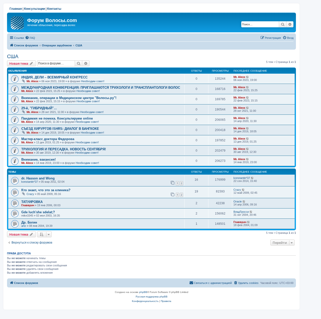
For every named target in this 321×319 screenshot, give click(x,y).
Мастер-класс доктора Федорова (47, 139)
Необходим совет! (92, 81)
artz (23, 225)
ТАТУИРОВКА (32, 202)
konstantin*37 (29, 181)
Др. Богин (29, 222)
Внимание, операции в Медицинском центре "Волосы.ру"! (68, 98)
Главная (16, 9)
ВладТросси (241, 211)
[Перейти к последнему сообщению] (247, 76)
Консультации (34, 9)
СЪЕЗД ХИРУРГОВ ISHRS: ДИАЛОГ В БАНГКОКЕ (60, 129)
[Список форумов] (17, 22)
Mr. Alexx (32, 81)
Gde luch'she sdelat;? (38, 212)
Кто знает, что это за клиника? (45, 190)
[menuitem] (30, 38)
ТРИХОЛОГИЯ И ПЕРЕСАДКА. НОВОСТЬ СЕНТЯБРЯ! (63, 149)
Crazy (30, 193)
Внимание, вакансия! (38, 159)
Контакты (54, 9)
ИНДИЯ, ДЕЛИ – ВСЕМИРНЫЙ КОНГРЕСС (54, 77)
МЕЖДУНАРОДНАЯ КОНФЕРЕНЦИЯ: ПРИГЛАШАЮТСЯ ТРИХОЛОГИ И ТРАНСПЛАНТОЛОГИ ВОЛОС (100, 87)
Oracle (237, 201)
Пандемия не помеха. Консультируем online (57, 118)
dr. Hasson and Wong (38, 178)
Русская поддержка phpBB (152, 296)
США (12, 56)
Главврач (27, 205)
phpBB (143, 292)
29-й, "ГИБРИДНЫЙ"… (39, 108)
